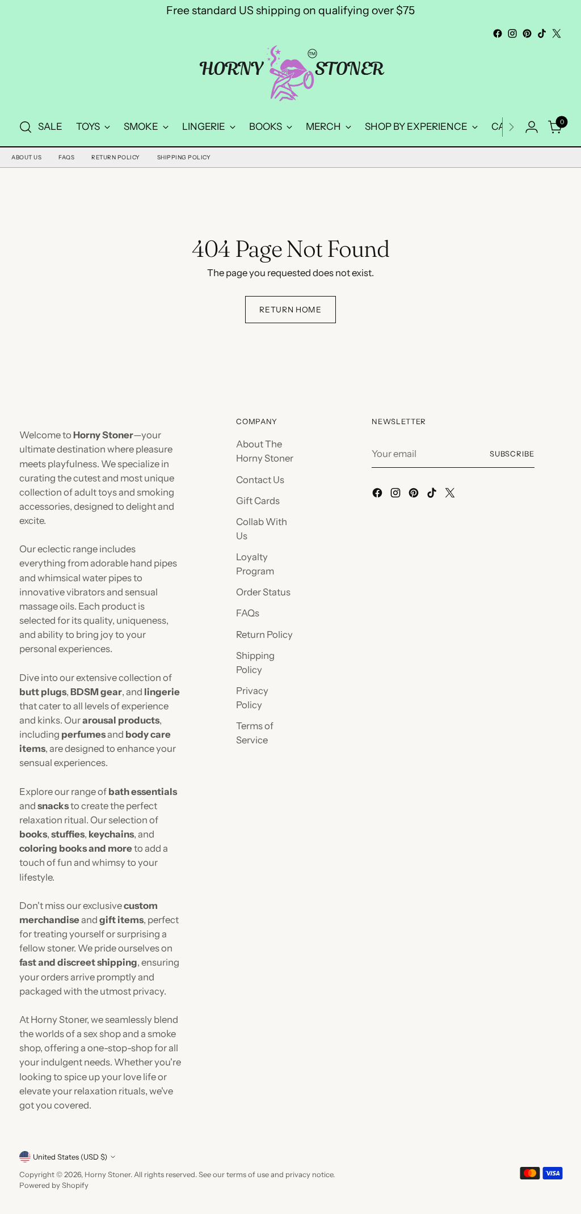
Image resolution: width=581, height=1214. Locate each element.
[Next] (511, 127)
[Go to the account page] (531, 127)
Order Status (263, 592)
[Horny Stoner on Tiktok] (542, 33)
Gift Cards (258, 500)
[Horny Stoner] (290, 74)
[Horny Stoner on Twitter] (556, 33)
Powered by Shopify (54, 1185)
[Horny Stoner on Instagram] (512, 33)
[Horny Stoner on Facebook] (497, 33)
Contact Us (260, 479)
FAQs (66, 157)
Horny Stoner (107, 1174)
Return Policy (115, 157)
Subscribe (512, 453)
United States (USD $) (70, 1156)
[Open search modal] (25, 127)
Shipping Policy (184, 157)
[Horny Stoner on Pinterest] (527, 33)
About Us (26, 157)
